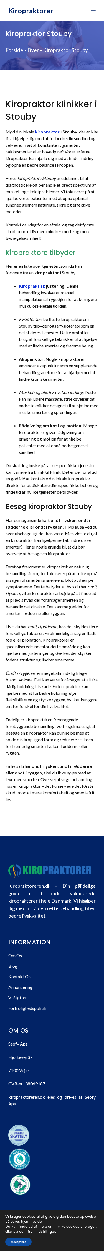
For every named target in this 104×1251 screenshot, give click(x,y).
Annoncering (20, 987)
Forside (14, 50)
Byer (33, 50)
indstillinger (45, 1231)
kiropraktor (47, 131)
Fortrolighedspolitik (27, 1008)
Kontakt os (19, 976)
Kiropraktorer (31, 10)
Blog (12, 966)
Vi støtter (17, 997)
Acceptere (18, 1242)
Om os (15, 955)
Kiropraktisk (32, 286)
